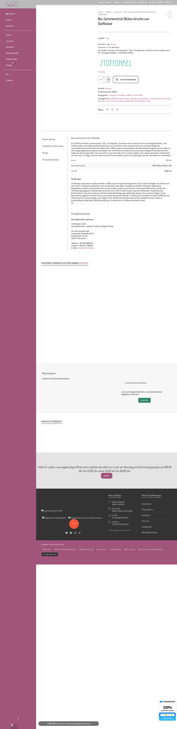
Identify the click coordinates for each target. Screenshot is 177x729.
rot (107, 101)
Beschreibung (48, 139)
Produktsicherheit (50, 159)
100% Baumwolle (117, 98)
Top (148, 101)
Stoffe (108, 12)
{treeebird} (146, 526)
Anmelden (144, 400)
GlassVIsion (146, 504)
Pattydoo (146, 515)
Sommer (121, 95)
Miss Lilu (145, 521)
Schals (112, 101)
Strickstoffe (137, 95)
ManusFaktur (147, 509)
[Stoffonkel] (116, 63)
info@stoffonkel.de (85, 248)
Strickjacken (140, 101)
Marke (45, 152)
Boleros (146, 98)
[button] (48, 266)
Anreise (106, 476)
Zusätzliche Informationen (54, 145)
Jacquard (117, 12)
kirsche (167, 98)
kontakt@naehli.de (120, 517)
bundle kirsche (156, 98)
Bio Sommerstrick (134, 98)
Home (100, 12)
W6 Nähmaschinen (149, 532)
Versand (113, 44)
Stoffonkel (129, 101)
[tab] (54, 139)
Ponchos (101, 101)
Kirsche (108, 88)
